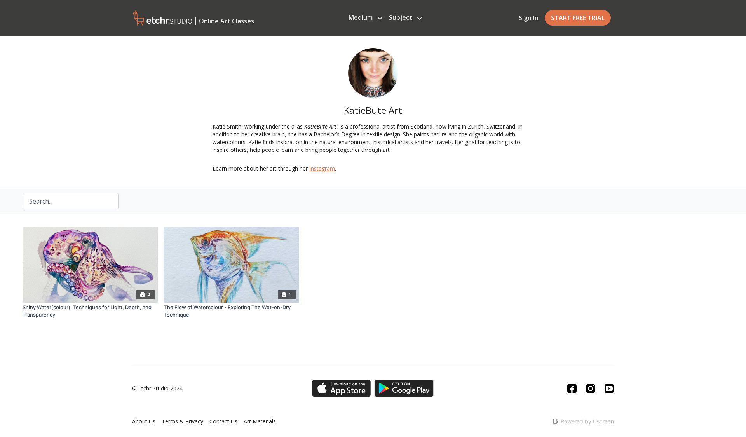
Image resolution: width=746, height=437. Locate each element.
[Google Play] (404, 388)
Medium (361, 17)
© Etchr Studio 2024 (157, 388)
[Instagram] (590, 388)
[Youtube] (609, 388)
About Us (143, 421)
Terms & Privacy (182, 421)
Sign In (529, 18)
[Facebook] (572, 388)
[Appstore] (341, 388)
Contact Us (223, 421)
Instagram (322, 168)
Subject (401, 17)
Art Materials (260, 421)
